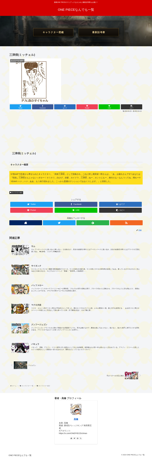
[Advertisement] (76, 129)
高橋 (76, 419)
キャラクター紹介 (17, 192)
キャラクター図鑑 (53, 32)
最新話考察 (98, 32)
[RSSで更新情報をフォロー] (126, 222)
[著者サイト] (25, 222)
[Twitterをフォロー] (59, 222)
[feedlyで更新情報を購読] (92, 222)
